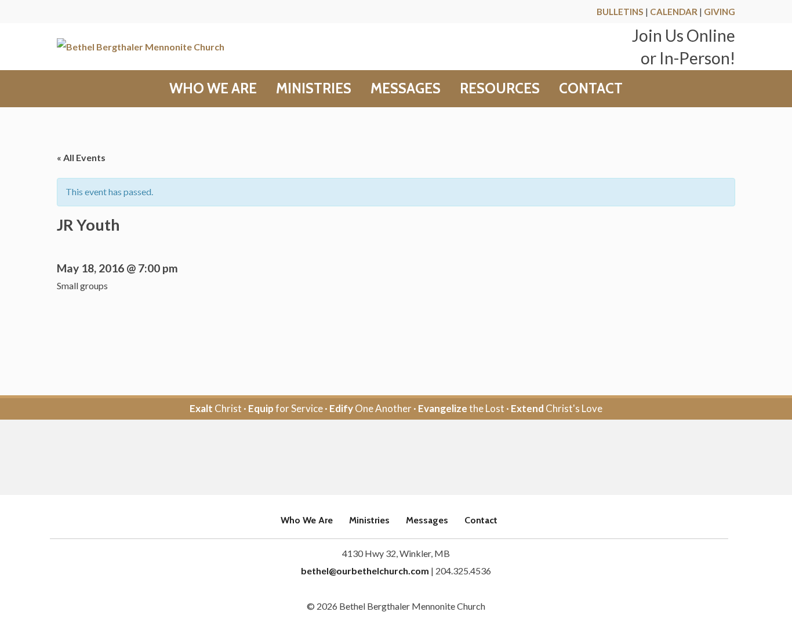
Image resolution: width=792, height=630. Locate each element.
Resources (500, 89)
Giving (719, 11)
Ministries (313, 89)
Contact (591, 89)
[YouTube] (412, 458)
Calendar (673, 11)
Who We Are (213, 89)
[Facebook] (380, 458)
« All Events (81, 157)
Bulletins (620, 11)
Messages (405, 89)
